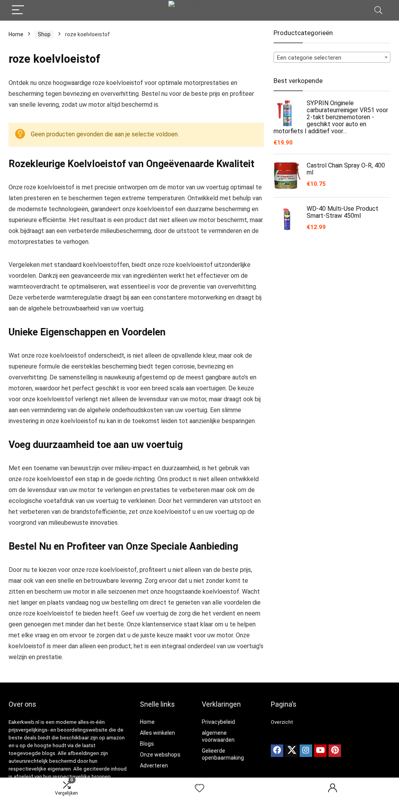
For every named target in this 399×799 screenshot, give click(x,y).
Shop (44, 34)
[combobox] (332, 57)
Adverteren (154, 765)
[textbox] (332, 57)
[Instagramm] (306, 750)
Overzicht (282, 722)
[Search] (378, 10)
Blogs (147, 744)
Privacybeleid (218, 722)
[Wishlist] (199, 788)
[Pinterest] (334, 750)
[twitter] (291, 750)
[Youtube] (320, 750)
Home (16, 34)
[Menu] (18, 10)
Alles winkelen (157, 733)
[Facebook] (277, 750)
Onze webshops (160, 754)
